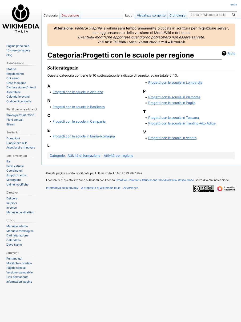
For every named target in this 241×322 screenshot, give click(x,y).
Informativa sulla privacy (62, 188)
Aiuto (231, 53)
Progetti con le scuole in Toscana (173, 118)
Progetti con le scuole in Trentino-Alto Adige (182, 123)
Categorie (57, 155)
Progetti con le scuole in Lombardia (175, 82)
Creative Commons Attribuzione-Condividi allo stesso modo (155, 180)
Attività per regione (118, 155)
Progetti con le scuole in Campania (79, 121)
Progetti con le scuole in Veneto (172, 138)
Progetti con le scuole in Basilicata (78, 107)
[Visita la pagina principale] (21, 19)
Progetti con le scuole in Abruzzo (77, 92)
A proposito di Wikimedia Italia (100, 188)
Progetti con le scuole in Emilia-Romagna (83, 136)
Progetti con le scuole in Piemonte (174, 97)
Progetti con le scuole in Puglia (171, 103)
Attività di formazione (84, 155)
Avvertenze (130, 188)
